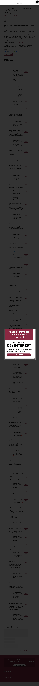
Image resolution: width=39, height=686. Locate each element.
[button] (37, 1)
